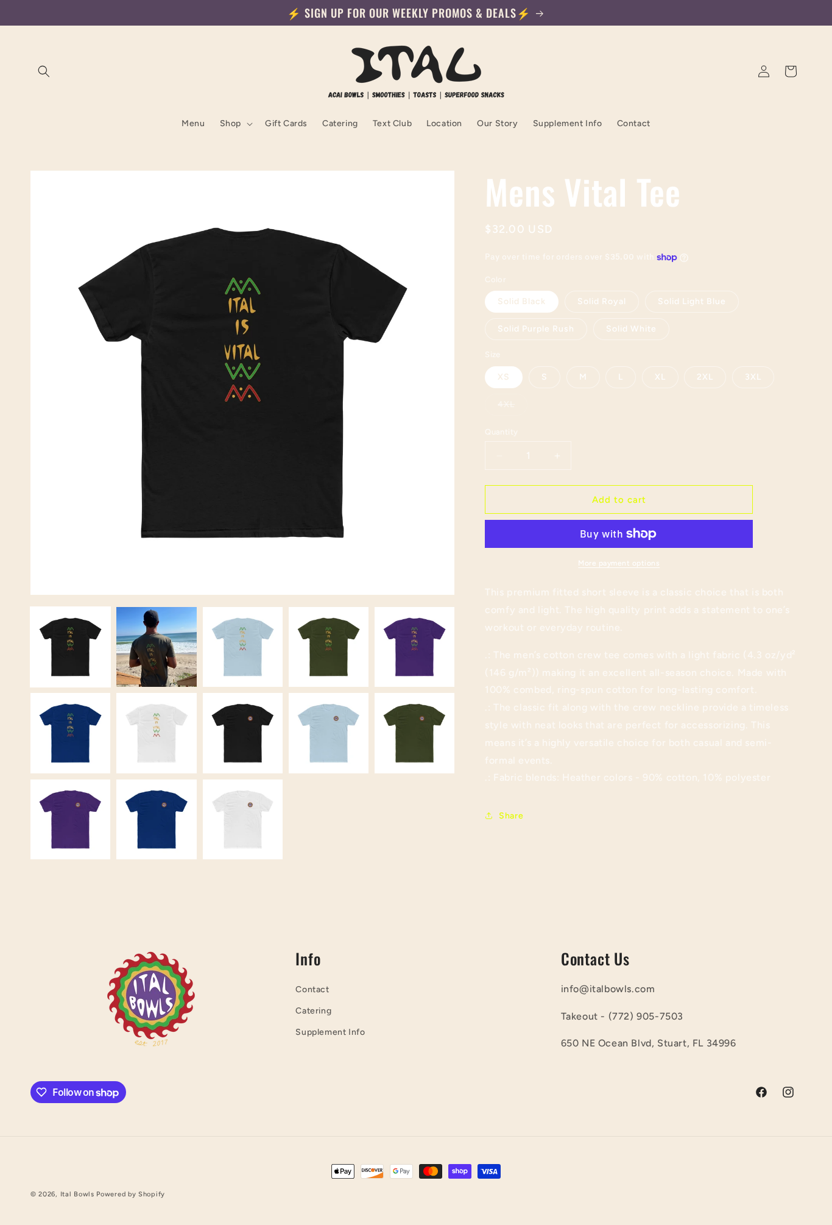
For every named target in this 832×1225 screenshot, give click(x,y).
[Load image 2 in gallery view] (156, 647)
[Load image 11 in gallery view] (70, 819)
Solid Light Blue (692, 301)
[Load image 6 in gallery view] (70, 733)
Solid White (631, 329)
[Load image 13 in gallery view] (243, 819)
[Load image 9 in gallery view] (328, 733)
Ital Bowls (77, 1194)
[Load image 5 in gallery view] (414, 647)
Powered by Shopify (130, 1194)
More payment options (619, 563)
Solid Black (522, 301)
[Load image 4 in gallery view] (328, 647)
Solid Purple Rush (536, 329)
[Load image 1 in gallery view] (70, 647)
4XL (512, 407)
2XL (705, 377)
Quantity (501, 431)
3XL (753, 377)
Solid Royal (601, 301)
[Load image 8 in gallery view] (243, 733)
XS (504, 377)
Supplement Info (330, 1032)
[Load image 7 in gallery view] (156, 733)
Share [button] (511, 816)
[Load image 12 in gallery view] (156, 819)
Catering (313, 1011)
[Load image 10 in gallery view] (414, 733)
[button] (43, 71)
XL (660, 377)
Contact (312, 989)
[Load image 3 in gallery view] (243, 647)
